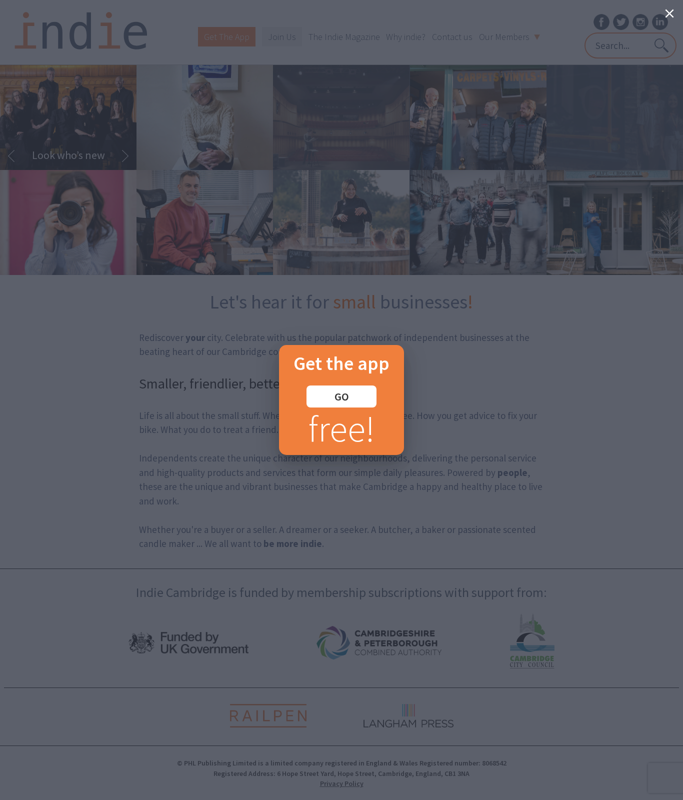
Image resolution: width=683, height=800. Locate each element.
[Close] (669, 13)
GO (341, 397)
